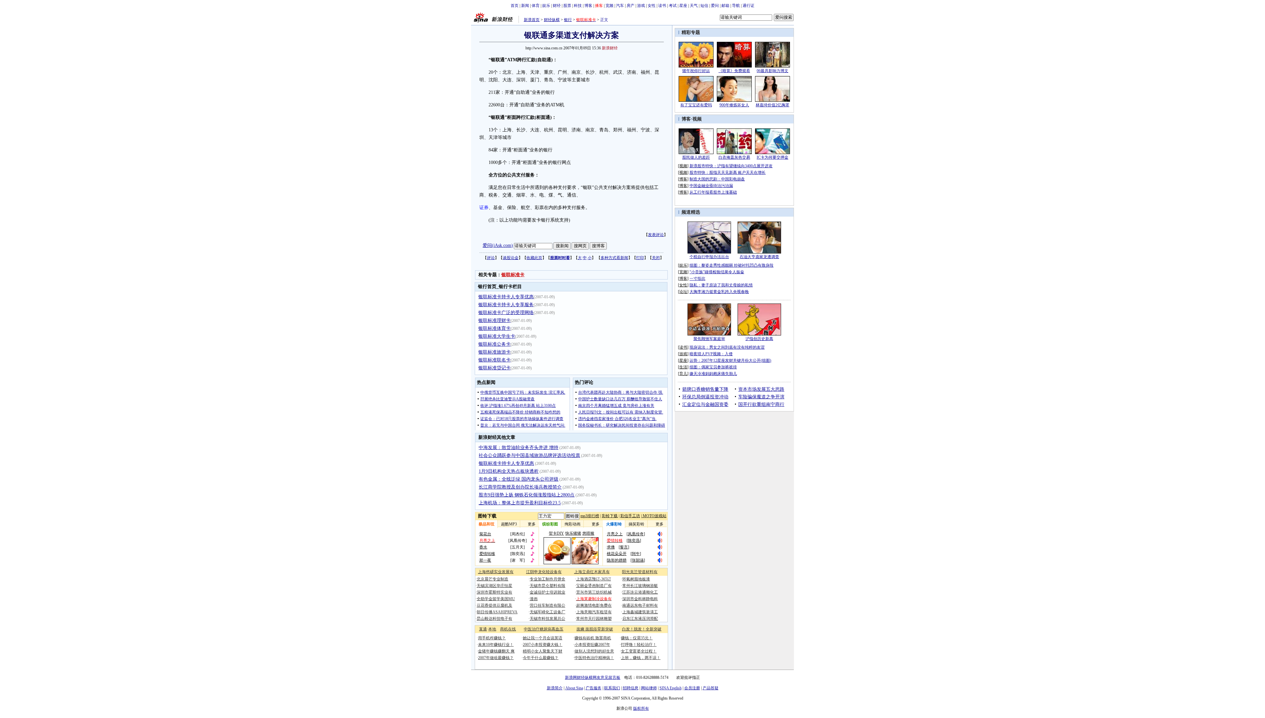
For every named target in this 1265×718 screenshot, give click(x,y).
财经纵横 (552, 19)
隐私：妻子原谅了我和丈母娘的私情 (721, 285)
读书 (662, 5)
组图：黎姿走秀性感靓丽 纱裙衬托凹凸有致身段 (731, 265)
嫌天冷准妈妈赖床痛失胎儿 (713, 373)
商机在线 (508, 629)
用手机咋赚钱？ (492, 638)
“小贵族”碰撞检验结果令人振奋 (716, 272)
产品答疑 (710, 688)
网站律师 (649, 688)
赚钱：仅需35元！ (637, 638)
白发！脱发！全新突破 (641, 629)
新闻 (525, 5)
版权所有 (641, 708)
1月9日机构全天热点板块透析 (509, 471)
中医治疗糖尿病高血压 (543, 629)
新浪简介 (555, 688)
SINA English (671, 688)
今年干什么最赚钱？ (540, 657)
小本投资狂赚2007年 (592, 644)
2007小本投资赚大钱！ (542, 644)
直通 (483, 629)
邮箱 (725, 5)
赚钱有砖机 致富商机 (593, 638)
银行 (568, 19)
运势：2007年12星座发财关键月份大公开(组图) (730, 360)
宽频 (609, 5)
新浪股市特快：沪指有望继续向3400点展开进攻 (731, 166)
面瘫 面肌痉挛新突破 (594, 629)
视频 (697, 119)
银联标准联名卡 (494, 360)
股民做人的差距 (696, 157)
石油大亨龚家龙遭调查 (759, 256)
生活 (683, 367)
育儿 (683, 373)
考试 (673, 5)
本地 (492, 629)
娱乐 (546, 5)
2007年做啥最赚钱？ (496, 657)
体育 (536, 5)
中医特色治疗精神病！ (594, 657)
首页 (515, 5)
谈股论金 (511, 257)
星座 (683, 5)
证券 (484, 207)
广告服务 (594, 688)
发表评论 (656, 234)
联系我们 (612, 688)
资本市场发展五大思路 (761, 389)
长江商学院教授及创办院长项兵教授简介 (520, 487)
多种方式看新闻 (614, 257)
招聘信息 (630, 688)
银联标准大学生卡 (496, 336)
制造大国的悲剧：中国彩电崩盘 (717, 179)
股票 (567, 5)
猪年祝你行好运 (696, 70)
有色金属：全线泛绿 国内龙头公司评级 (518, 479)
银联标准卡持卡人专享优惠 (506, 296)
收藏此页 (534, 257)
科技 (578, 5)
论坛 (683, 291)
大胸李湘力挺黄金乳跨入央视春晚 (719, 291)
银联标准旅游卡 (494, 352)
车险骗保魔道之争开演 (761, 396)
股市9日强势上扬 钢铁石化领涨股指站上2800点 (527, 494)
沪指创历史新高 (759, 338)
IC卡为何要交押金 (772, 157)
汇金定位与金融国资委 (705, 404)
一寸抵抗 (697, 278)
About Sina (574, 688)
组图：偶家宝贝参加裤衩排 (713, 367)
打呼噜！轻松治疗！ (639, 644)
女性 (652, 5)
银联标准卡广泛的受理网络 (506, 312)
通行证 (748, 5)
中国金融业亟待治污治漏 (711, 185)
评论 (491, 257)
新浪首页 (532, 19)
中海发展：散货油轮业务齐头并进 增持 (518, 447)
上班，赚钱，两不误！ (641, 657)
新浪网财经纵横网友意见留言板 (592, 677)
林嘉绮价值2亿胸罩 (772, 105)
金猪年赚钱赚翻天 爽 (496, 651)
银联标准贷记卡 (494, 367)
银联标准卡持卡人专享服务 (506, 304)
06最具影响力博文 (772, 70)
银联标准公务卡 (494, 344)
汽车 (620, 5)
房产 (630, 5)
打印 (640, 257)
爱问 (715, 5)
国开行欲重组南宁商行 (761, 404)
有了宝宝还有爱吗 (696, 105)
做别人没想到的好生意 (594, 651)
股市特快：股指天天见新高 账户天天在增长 (727, 172)
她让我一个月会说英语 (542, 638)
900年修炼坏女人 (734, 105)
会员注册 (692, 688)
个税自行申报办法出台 (709, 256)
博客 (588, 5)
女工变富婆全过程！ (639, 651)
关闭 (656, 257)
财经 (557, 5)
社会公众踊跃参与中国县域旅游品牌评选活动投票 (529, 455)
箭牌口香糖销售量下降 (705, 389)
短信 (704, 5)
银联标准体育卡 (494, 328)
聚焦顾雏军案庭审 (709, 338)
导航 (736, 5)
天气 (694, 5)
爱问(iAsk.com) (498, 245)
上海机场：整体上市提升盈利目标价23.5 (520, 502)
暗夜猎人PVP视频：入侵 (711, 354)
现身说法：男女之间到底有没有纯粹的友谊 (727, 347)
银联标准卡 (512, 274)
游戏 (641, 5)
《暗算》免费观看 (734, 70)
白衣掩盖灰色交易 (734, 157)
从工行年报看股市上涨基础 (713, 192)
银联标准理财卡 (494, 320)
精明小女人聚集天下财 (542, 651)
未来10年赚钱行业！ (496, 644)
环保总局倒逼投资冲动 (705, 396)
